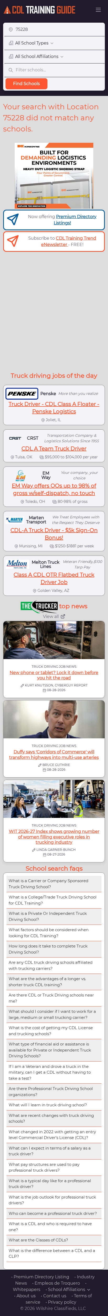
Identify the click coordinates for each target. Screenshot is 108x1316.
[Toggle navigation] (98, 9)
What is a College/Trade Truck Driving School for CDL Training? (52, 900)
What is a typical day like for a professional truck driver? (50, 1183)
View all (51, 616)
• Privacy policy (61, 1302)
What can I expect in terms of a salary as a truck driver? (50, 1151)
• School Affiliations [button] (65, 1289)
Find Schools (26, 83)
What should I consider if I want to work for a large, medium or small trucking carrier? (52, 1014)
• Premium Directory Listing (40, 1276)
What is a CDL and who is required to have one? (50, 1226)
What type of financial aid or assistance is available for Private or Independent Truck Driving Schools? (50, 1050)
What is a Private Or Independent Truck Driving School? (48, 916)
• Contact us (53, 1295)
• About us (25, 1295)
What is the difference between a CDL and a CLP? (52, 1253)
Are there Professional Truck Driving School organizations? (51, 1091)
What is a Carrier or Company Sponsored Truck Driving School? (48, 883)
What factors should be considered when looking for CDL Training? (49, 932)
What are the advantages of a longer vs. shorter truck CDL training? (47, 981)
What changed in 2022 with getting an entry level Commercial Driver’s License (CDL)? (52, 1134)
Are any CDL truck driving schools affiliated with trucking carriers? (51, 965)
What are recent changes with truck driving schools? (51, 1118)
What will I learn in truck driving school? (48, 1104)
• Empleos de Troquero (56, 1283)
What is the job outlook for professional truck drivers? (52, 1200)
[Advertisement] (54, 311)
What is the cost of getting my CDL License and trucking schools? (51, 1030)
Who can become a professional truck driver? (53, 1213)
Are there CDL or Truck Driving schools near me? (51, 998)
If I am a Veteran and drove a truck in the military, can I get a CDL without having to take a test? (50, 1072)
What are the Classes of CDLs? (38, 1240)
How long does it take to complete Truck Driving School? (48, 949)
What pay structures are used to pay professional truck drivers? (44, 1167)
